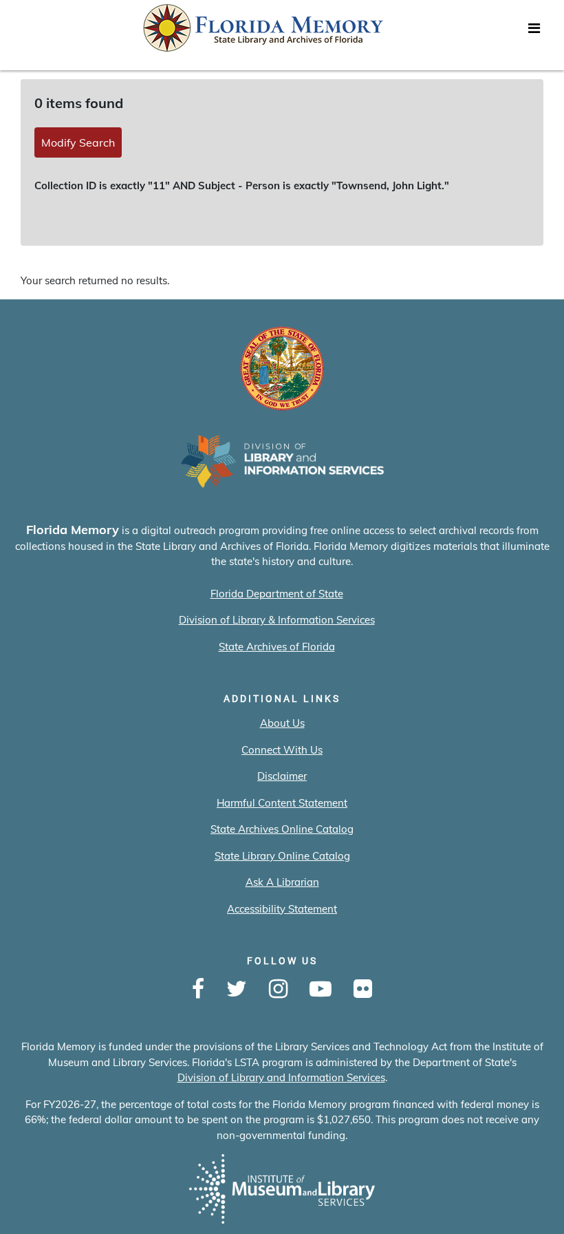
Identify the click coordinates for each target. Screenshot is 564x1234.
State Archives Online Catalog (282, 829)
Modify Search (78, 142)
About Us (282, 723)
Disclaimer (282, 776)
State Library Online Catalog (282, 855)
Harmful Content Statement (282, 802)
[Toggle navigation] (533, 31)
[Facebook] (198, 989)
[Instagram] (278, 989)
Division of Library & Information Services (277, 619)
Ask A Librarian (282, 882)
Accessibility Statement (282, 908)
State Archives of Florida (277, 646)
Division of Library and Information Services (281, 1077)
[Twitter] (236, 989)
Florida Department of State (276, 593)
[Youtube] (321, 989)
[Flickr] (363, 989)
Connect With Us (282, 749)
